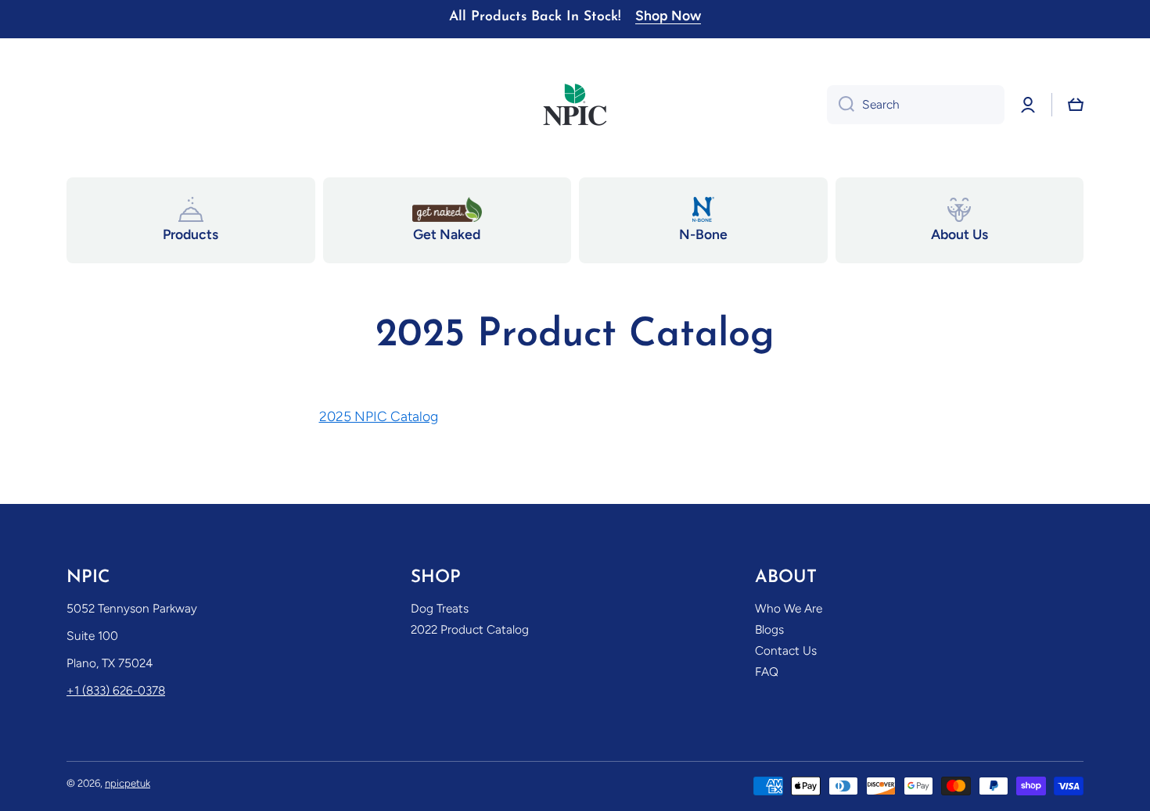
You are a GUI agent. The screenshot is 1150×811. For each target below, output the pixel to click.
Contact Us (786, 650)
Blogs (769, 629)
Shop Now (668, 15)
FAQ (766, 671)
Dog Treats (440, 608)
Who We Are (788, 608)
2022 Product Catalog (470, 629)
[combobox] (915, 104)
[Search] (840, 104)
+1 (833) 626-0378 (115, 690)
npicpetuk (127, 783)
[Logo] (575, 104)
